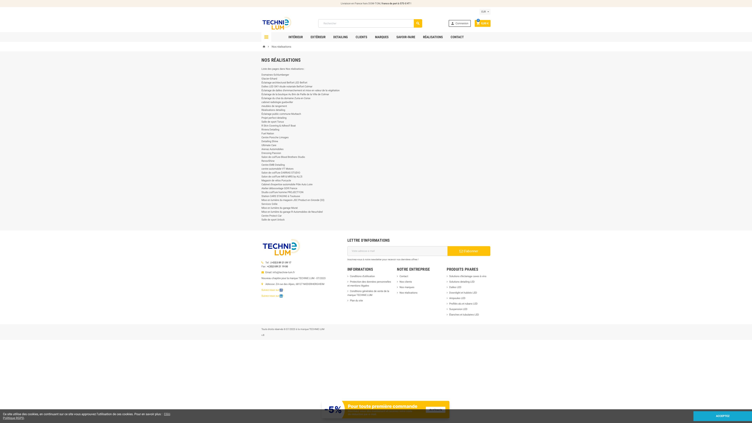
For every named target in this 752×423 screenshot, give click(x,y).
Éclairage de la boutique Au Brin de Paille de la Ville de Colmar (295, 94)
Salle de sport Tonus (272, 121)
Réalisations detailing (273, 109)
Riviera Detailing (270, 129)
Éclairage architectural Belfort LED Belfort (284, 82)
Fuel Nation (267, 133)
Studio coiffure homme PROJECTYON (282, 192)
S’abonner (470, 251)
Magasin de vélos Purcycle (276, 180)
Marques (382, 37)
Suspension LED (458, 309)
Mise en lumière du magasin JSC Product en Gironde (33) (292, 200)
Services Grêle (269, 203)
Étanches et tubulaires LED (464, 314)
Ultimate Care (268, 145)
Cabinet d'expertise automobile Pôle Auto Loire (287, 184)
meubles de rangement (274, 106)
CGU (167, 414)
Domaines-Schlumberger (275, 74)
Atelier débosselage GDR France (279, 188)
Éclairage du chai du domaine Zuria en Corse (285, 98)
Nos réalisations (409, 292)
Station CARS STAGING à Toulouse (280, 196)
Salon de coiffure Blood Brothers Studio (283, 156)
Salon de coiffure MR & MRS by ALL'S (281, 176)
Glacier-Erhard (269, 78)
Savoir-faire (405, 37)
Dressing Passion (271, 153)
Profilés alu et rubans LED (463, 303)
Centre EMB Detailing (273, 164)
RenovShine (268, 160)
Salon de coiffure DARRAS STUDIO (280, 172)
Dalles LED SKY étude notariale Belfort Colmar (286, 86)
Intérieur (295, 37)
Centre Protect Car (271, 215)
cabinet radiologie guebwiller (277, 102)
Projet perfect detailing (274, 117)
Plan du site (356, 300)
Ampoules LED (457, 298)
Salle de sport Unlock (273, 219)
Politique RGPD (13, 418)
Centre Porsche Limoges (275, 137)
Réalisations (433, 37)
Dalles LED (455, 287)
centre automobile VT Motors (277, 168)
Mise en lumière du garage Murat (279, 207)
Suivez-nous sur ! (272, 289)
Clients (361, 37)
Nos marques (407, 287)
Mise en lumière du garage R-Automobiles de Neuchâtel (292, 211)
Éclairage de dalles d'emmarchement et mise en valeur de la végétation (300, 90)
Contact (457, 37)
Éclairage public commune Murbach (281, 113)
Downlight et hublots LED (463, 292)
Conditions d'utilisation (362, 276)
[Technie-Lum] (276, 23)
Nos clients (406, 281)
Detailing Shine (269, 141)
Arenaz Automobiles (272, 149)
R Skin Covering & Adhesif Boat (278, 125)
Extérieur (318, 37)
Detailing (340, 37)
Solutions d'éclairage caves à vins (467, 276)
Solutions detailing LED (462, 281)
